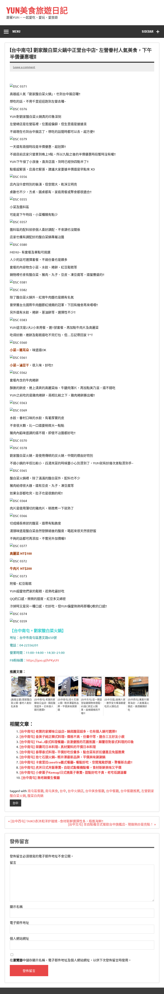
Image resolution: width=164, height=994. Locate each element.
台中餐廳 (112, 791)
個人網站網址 (19, 938)
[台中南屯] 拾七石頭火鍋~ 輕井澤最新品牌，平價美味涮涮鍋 (68, 704)
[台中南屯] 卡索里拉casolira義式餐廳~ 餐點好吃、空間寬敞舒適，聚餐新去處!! (76, 762)
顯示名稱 (16, 906)
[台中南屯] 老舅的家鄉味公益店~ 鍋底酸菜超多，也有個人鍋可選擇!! (44, 704)
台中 (63, 791)
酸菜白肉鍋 (35, 795)
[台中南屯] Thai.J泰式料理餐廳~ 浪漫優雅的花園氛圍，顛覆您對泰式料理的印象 (77, 742)
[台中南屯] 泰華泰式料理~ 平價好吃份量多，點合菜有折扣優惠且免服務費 (72, 752)
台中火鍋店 (76, 791)
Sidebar (147, 31)
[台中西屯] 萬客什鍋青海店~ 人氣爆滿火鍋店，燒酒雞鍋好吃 (138, 704)
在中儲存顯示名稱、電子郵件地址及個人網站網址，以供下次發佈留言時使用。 (70, 960)
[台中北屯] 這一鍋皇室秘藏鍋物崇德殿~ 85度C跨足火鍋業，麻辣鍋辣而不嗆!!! (91, 706)
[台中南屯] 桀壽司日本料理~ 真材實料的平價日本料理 (58, 747)
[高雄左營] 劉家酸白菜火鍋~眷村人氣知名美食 (21, 703)
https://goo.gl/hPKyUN (42, 660)
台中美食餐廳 (94, 791)
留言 (13, 862)
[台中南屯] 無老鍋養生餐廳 (40, 777)
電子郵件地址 (19, 922)
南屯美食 (51, 791)
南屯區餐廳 (36, 791)
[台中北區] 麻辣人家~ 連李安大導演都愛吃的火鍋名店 (115, 703)
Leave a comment (24, 67)
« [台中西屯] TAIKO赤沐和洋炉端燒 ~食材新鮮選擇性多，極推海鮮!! (55, 821)
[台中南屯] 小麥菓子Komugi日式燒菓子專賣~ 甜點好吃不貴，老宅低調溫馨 (73, 772)
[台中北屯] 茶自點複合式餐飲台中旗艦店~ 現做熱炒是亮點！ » (112, 824)
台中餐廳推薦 (130, 791)
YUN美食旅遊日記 (37, 10)
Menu (16, 31)
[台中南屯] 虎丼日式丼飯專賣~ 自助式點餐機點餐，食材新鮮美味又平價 (70, 767)
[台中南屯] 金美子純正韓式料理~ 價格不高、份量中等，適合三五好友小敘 (72, 736)
